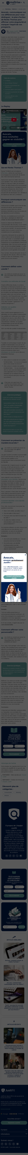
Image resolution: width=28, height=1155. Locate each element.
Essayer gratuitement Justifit (14, 577)
